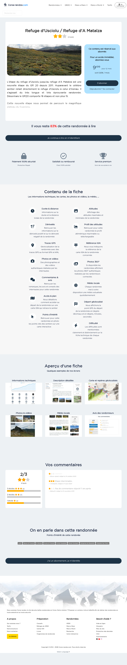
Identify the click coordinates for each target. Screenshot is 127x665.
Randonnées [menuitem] (54, 5)
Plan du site (100, 629)
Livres (39, 631)
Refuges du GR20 (43, 626)
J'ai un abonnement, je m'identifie (63, 561)
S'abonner (102, 83)
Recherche (70, 631)
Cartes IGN (40, 629)
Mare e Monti (70, 629)
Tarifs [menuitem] (109, 5)
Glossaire (99, 626)
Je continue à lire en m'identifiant (63, 138)
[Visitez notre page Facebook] (97, 639)
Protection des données (104, 631)
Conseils (39, 623)
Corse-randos (17, 5)
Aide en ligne (100, 623)
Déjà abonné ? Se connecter (102, 89)
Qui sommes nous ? (13, 623)
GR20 (68, 623)
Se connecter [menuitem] (120, 5)
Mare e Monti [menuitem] (96, 5)
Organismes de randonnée (46, 634)
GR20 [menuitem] (67, 5)
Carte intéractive (72, 634)
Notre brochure (12, 629)
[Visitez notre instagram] (101, 639)
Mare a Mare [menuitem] (80, 5)
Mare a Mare (70, 626)
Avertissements (101, 636)
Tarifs (9, 626)
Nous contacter (12, 631)
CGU (97, 634)
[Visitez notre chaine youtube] (99, 639)
